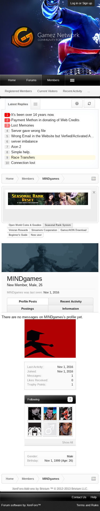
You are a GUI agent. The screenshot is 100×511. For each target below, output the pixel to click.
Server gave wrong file (28, 131)
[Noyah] (65, 429)
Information (70, 308)
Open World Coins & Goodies (25, 225)
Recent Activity (71, 301)
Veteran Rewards (18, 230)
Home (12, 80)
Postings (27, 308)
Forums (31, 80)
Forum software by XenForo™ (21, 505)
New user (36, 235)
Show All (67, 442)
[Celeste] (34, 413)
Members (53, 80)
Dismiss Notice (94, 192)
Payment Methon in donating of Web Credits (45, 120)
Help (94, 497)
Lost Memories (22, 125)
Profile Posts (28, 301)
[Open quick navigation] (93, 178)
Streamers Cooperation (44, 230)
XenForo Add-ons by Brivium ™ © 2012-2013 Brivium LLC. (50, 488)
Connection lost (23, 163)
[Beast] (34, 429)
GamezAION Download (73, 230)
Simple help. (20, 152)
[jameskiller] (50, 429)
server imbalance (24, 141)
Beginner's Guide (18, 235)
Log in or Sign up (81, 3)
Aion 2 (16, 147)
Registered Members (18, 91)
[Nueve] (50, 413)
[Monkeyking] (65, 413)
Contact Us (79, 497)
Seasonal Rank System (58, 225)
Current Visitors (47, 91)
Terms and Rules (88, 505)
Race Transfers (23, 157)
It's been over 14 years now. (32, 115)
